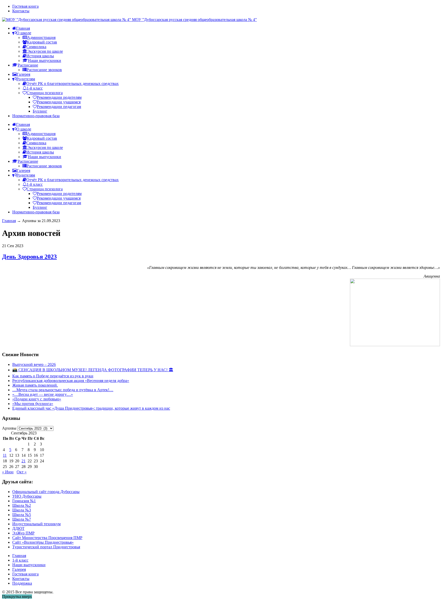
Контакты (20, 11)
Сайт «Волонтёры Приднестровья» (43, 542)
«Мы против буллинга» (32, 403)
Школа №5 (21, 514)
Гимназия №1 (24, 501)
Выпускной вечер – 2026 (34, 364)
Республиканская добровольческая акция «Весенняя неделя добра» (70, 380)
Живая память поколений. (35, 385)
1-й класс (20, 560)
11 (5, 455)
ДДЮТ (18, 528)
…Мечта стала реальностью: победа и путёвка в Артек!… (62, 390)
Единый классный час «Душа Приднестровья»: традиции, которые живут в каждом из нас (91, 408)
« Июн (8, 472)
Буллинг (40, 111)
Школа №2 (21, 505)
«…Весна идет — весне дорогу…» (42, 394)
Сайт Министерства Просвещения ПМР (47, 538)
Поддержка (22, 583)
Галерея (19, 569)
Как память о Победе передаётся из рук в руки (52, 376)
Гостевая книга (25, 6)
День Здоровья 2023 (29, 256)
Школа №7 (21, 519)
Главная (9, 220)
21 (23, 461)
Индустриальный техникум (36, 524)
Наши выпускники (29, 565)
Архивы (9, 428)
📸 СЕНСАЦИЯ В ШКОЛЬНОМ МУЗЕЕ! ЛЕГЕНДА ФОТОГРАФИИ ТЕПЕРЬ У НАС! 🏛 (92, 370)
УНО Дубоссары (26, 496)
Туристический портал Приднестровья (46, 547)
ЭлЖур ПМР (23, 533)
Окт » (22, 472)
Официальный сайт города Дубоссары (46, 491)
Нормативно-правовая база (36, 116)
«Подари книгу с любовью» (36, 399)
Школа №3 (21, 510)
